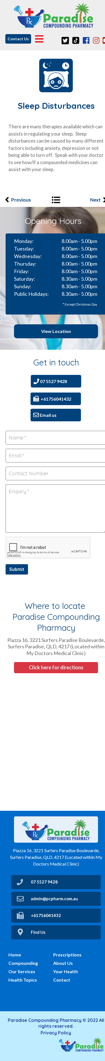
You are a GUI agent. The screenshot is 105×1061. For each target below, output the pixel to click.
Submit (16, 569)
